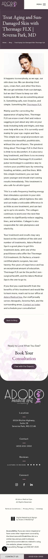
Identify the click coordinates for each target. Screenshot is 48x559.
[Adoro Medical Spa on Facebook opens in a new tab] (24, 485)
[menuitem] (17, 485)
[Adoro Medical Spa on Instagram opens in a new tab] (17, 485)
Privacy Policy (28, 508)
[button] (4, 548)
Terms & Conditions (13, 508)
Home (4, 42)
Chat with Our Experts (24, 366)
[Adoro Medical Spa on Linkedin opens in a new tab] (31, 485)
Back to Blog (12, 320)
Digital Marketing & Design (26, 519)
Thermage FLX (34, 105)
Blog (10, 42)
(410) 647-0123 (32, 547)
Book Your (24, 352)
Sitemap (39, 508)
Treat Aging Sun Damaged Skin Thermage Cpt (29, 42)
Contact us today (31, 305)
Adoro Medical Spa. (13, 297)
